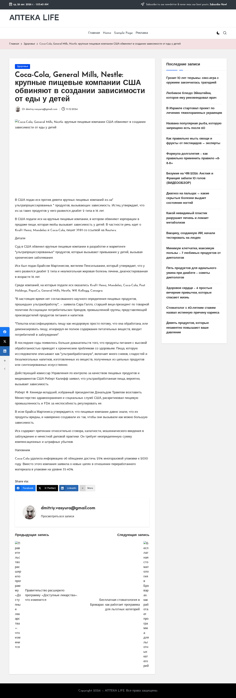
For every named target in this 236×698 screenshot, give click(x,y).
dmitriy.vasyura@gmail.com (68, 508)
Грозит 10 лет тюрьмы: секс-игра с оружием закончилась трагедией (192, 80)
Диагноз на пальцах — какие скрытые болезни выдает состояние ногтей (187, 198)
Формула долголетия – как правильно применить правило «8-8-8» (193, 158)
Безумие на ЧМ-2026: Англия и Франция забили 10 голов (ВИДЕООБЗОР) (189, 178)
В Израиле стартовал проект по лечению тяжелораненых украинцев (194, 111)
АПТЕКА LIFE (34, 18)
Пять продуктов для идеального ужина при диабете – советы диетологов (191, 273)
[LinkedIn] (5, 351)
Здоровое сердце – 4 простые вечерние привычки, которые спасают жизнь (189, 293)
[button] (57, 516)
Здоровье (22, 66)
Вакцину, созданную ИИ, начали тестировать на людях (190, 236)
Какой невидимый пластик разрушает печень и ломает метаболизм (187, 218)
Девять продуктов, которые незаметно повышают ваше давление (187, 328)
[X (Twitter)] (5, 341)
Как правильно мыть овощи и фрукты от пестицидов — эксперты (193, 141)
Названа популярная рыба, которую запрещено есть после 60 (194, 126)
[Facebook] (5, 332)
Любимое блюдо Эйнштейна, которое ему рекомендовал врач (191, 96)
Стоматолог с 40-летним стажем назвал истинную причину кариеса (192, 310)
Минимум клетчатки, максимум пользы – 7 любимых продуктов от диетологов (193, 253)
